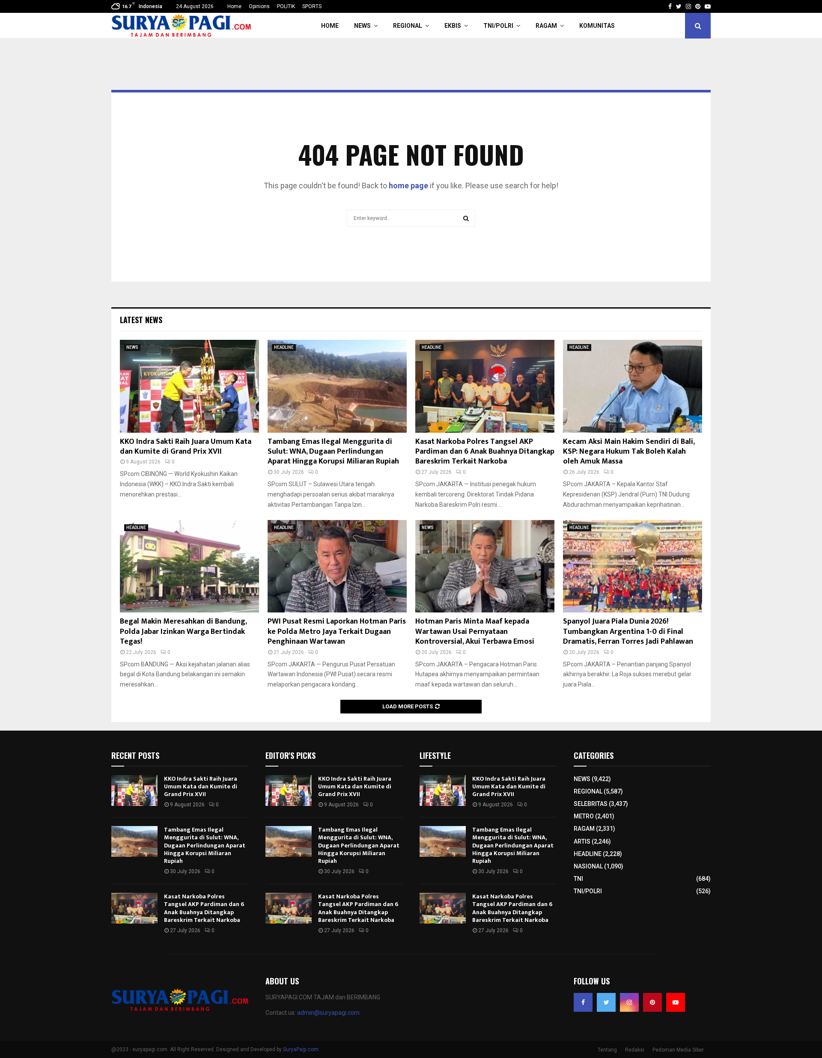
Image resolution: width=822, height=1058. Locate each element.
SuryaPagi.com (301, 1049)
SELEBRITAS (591, 803)
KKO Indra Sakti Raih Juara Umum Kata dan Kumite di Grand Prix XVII (185, 446)
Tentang (607, 1050)
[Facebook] (583, 1002)
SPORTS (312, 6)
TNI (578, 878)
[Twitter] (606, 1002)
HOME (330, 25)
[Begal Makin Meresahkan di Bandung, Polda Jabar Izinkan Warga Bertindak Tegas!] (189, 566)
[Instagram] (629, 1002)
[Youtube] (675, 1002)
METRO (584, 816)
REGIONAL (407, 25)
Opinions (259, 6)
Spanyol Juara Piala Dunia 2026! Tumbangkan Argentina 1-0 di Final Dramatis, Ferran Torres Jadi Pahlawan (628, 631)
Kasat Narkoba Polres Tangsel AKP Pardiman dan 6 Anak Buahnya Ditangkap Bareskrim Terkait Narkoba (484, 451)
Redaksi (634, 1050)
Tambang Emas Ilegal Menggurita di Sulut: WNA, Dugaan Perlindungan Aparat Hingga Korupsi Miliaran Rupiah (333, 451)
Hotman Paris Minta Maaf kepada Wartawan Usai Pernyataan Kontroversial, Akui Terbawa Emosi (474, 631)
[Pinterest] (652, 1002)
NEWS (362, 25)
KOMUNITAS (597, 25)
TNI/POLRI (498, 25)
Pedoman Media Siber (678, 1050)
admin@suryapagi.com (328, 1012)
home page (408, 185)
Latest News (141, 319)
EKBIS (452, 25)
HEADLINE (284, 347)
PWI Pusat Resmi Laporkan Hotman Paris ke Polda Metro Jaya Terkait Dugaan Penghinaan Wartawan (337, 631)
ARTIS (582, 841)
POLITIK (286, 6)
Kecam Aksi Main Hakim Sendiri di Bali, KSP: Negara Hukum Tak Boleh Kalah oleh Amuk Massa (628, 451)
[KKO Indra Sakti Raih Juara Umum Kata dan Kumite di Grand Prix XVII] (189, 386)
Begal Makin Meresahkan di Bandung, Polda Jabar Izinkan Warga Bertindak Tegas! (183, 631)
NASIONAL (588, 866)
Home (234, 6)
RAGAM (546, 25)
